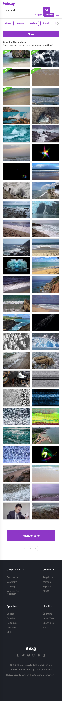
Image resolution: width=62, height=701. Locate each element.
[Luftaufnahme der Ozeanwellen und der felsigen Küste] (45, 511)
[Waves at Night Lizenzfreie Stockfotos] (45, 322)
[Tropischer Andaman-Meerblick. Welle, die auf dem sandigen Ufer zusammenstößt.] (16, 77)
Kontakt (47, 627)
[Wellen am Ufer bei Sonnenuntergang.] (16, 152)
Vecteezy (12, 581)
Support (47, 586)
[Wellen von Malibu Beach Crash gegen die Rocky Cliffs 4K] (45, 284)
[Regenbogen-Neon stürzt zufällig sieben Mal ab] (16, 171)
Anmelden (48, 15)
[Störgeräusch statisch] (45, 416)
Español (11, 618)
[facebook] (18, 655)
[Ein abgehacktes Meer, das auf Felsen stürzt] (16, 209)
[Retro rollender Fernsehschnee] (45, 379)
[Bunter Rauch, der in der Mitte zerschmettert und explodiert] (16, 266)
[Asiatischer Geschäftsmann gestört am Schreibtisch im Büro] (16, 511)
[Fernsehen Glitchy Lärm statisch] (16, 454)
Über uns (47, 613)
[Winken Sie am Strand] (16, 492)
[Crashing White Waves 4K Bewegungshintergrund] (45, 58)
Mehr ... (11, 632)
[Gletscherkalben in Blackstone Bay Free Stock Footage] (45, 341)
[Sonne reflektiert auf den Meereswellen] (16, 435)
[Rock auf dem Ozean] (45, 360)
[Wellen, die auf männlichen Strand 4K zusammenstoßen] (45, 171)
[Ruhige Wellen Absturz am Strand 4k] (45, 247)
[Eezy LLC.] (31, 649)
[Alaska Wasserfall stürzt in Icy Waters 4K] (45, 209)
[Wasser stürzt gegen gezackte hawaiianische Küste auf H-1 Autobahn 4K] (16, 322)
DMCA (46, 591)
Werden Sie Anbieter (13, 592)
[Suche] (46, 10)
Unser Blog (48, 622)
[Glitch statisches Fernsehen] (16, 416)
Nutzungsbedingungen (17, 675)
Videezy (11, 586)
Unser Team (49, 618)
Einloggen (38, 15)
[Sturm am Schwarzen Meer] (45, 492)
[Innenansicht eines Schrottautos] (16, 379)
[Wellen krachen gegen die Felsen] (45, 115)
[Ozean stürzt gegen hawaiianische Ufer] (45, 134)
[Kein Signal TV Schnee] (16, 398)
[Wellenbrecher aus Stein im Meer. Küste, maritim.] (45, 435)
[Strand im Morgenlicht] (16, 473)
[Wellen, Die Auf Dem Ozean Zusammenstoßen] (16, 134)
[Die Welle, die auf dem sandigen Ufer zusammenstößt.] (16, 58)
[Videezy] (9, 4)
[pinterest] (28, 655)
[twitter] (23, 655)
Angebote (48, 577)
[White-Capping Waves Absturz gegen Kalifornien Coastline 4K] (16, 284)
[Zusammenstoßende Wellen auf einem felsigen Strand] (16, 190)
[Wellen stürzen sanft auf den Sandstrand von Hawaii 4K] (45, 266)
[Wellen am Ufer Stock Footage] (16, 360)
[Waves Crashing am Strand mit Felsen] (45, 228)
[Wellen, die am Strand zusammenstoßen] (45, 96)
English (10, 613)
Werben (47, 581)
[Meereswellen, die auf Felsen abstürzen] (16, 115)
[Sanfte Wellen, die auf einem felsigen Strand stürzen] (45, 190)
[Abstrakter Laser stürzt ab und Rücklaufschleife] (45, 152)
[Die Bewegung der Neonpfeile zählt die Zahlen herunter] (45, 454)
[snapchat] (38, 655)
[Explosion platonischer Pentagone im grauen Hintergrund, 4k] (16, 341)
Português (12, 622)
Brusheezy (12, 577)
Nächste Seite (31, 535)
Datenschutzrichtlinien (43, 675)
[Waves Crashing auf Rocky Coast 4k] (16, 247)
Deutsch (11, 627)
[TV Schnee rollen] (45, 398)
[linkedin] (44, 655)
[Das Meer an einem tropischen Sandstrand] (45, 473)
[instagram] (33, 655)
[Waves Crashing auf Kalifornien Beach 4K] (16, 228)
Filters (31, 34)
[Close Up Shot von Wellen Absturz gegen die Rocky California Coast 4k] (16, 303)
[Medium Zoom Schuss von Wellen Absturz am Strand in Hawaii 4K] (45, 303)
